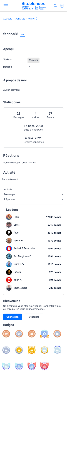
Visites (35, 117)
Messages (18, 117)
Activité (8, 189)
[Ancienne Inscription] (44, 366)
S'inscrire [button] (34, 316)
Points (50, 117)
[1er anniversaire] (31, 333)
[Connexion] (62, 5)
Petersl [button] (17, 271)
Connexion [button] (12, 316)
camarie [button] (18, 240)
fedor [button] (16, 232)
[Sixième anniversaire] (44, 350)
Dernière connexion (33, 142)
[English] (33, 5)
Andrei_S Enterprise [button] (24, 248)
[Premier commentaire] (6, 333)
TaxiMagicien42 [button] (22, 256)
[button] (9, 217)
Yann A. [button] (18, 279)
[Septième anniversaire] (57, 350)
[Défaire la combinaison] (44, 333)
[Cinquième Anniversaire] (31, 350)
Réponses (33, 199)
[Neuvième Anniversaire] (19, 366)
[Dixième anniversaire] (31, 366)
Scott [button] (16, 224)
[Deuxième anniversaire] (57, 333)
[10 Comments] (19, 333)
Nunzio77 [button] (19, 264)
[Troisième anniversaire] (6, 350)
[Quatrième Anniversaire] (19, 350)
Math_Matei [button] (20, 287)
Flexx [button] (16, 216)
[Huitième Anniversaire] (6, 366)
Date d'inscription (33, 129)
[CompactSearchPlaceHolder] (55, 5)
